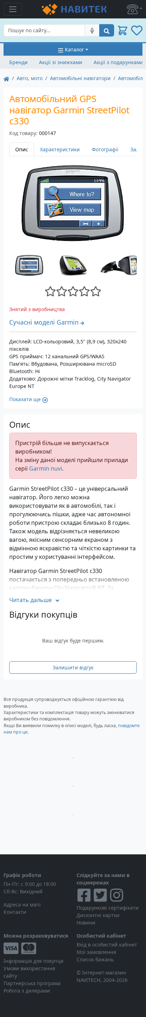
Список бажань (95, 959)
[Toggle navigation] (13, 9)
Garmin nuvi (45, 468)
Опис (21, 149)
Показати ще (25, 399)
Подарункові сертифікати (108, 907)
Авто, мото (30, 78)
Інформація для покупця (33, 960)
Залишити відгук (73, 667)
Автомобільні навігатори (80, 78)
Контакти (15, 912)
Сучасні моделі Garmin (44, 322)
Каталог (74, 49)
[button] (134, 9)
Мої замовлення (96, 952)
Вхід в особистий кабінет (107, 944)
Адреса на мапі (22, 904)
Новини (86, 922)
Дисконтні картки (98, 915)
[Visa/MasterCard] (36, 948)
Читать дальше (30, 600)
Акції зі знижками (60, 62)
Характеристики (60, 149)
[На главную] (6, 78)
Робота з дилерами (27, 990)
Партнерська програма (32, 983)
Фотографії (105, 149)
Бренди (18, 62)
